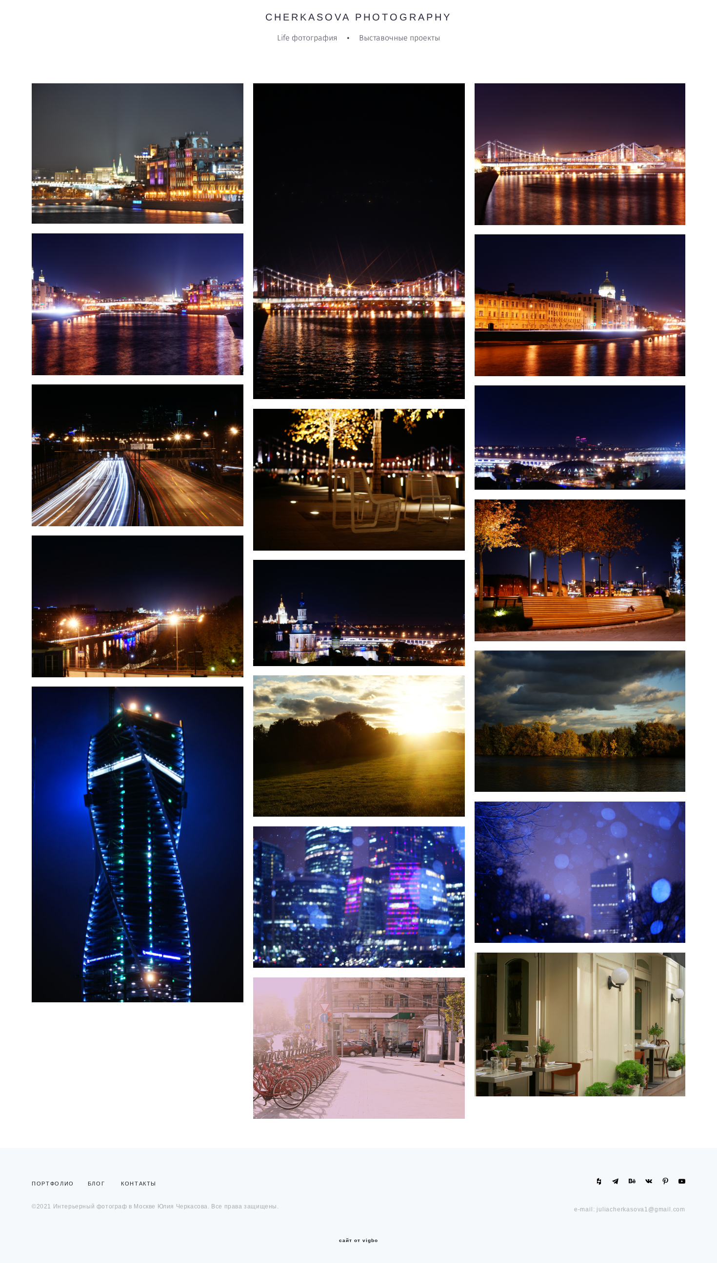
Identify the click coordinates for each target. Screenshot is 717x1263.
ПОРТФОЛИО (55, 1183)
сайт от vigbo (358, 1240)
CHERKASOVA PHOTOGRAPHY (358, 17)
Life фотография (307, 38)
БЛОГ (96, 1183)
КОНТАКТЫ (139, 1183)
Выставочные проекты (399, 38)
